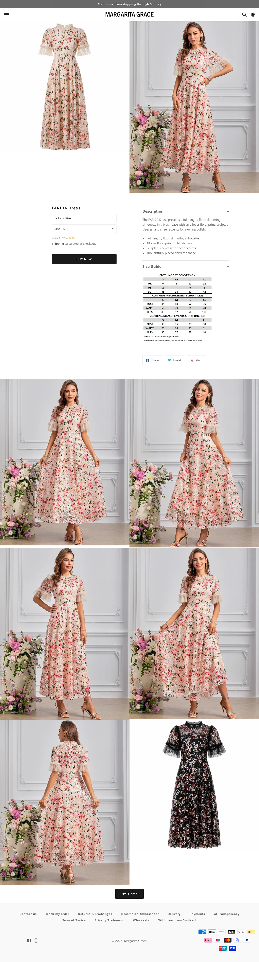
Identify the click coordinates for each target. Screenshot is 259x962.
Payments (197, 914)
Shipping (58, 244)
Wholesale (141, 920)
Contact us (28, 914)
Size (57, 229)
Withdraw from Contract (177, 920)
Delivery (174, 914)
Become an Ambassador (140, 914)
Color (58, 218)
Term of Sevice (74, 920)
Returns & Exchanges (95, 914)
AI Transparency (226, 914)
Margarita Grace (135, 941)
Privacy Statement (109, 920)
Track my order (57, 914)
